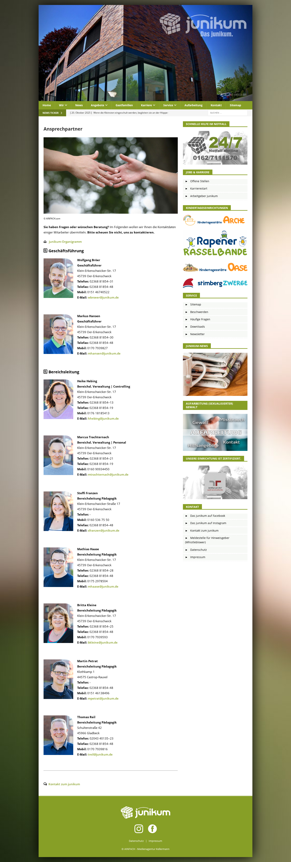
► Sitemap (193, 304)
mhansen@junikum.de (104, 353)
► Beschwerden (196, 312)
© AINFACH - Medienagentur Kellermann (145, 849)
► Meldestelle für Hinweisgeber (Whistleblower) (207, 540)
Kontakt (216, 105)
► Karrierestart (196, 188)
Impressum (155, 841)
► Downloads (195, 326)
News (79, 105)
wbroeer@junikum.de (103, 297)
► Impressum (195, 557)
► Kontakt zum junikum (202, 530)
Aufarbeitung (193, 105)
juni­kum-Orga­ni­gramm (65, 242)
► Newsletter (195, 334)
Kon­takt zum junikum (64, 784)
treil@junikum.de (100, 754)
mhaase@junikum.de (103, 586)
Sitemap (235, 105)
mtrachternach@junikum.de (108, 474)
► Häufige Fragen (197, 319)
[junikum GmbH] (145, 99)
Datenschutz (136, 841)
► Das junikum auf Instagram (205, 523)
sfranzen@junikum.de (103, 530)
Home (47, 105)
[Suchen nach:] (227, 113)
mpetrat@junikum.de (103, 698)
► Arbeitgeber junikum (201, 196)
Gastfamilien (124, 105)
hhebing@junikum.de (103, 418)
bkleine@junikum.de (103, 642)
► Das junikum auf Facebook (205, 516)
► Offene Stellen (197, 181)
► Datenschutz (196, 550)
